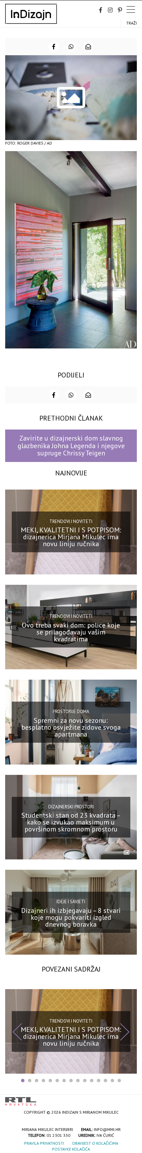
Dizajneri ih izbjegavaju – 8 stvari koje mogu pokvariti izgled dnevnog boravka (71, 917)
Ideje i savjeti (71, 902)
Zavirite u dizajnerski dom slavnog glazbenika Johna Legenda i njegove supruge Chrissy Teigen (71, 445)
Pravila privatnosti (44, 1143)
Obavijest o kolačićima (95, 1143)
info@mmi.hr (107, 1129)
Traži (131, 23)
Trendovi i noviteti (70, 521)
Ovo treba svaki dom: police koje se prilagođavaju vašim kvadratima (71, 632)
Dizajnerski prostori (71, 806)
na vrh (130, 1099)
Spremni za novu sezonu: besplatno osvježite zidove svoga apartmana (71, 727)
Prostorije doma (71, 712)
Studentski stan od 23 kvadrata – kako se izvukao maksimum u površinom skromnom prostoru (71, 822)
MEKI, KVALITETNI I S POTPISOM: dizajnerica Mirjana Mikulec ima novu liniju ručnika (71, 536)
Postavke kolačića (71, 1149)
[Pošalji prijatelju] (88, 46)
